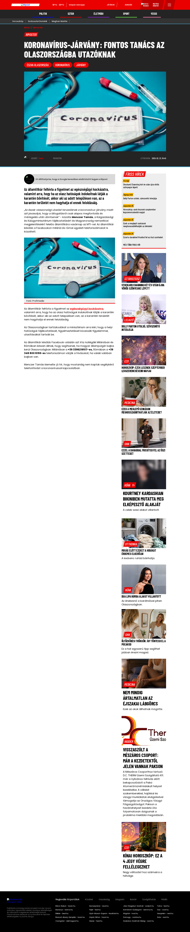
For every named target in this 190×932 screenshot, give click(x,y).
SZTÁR (71, 13)
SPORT (126, 13)
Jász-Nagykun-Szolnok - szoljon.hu (138, 906)
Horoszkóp (17, 21)
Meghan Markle (59, 21)
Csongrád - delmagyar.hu (67, 921)
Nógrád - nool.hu (130, 913)
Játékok (111, 5)
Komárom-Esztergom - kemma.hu (138, 910)
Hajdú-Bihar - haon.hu (99, 917)
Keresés (128, 5)
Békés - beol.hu (61, 913)
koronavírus (62, 65)
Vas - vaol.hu (163, 910)
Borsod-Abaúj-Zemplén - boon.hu (70, 917)
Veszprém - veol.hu (165, 913)
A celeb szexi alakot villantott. (141, 510)
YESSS (154, 13)
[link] (132, 278)
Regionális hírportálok (67, 899)
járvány (81, 65)
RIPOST (27, 27)
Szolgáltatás (149, 899)
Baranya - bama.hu (64, 910)
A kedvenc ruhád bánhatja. (138, 558)
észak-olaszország (38, 65)
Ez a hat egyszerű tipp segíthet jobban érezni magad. (141, 650)
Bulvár (133, 899)
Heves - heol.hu (95, 921)
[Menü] (169, 5)
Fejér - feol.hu (95, 910)
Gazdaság (104, 899)
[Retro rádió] (144, 5)
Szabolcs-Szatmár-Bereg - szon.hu (138, 921)
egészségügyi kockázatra (86, 308)
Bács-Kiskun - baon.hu (65, 906)
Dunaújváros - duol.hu (99, 906)
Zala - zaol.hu (163, 917)
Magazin (119, 899)
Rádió (164, 899)
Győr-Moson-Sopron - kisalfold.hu (104, 913)
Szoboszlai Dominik (37, 21)
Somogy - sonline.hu (132, 917)
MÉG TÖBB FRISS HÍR (131, 244)
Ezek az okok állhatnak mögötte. (143, 709)
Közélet (89, 899)
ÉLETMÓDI (98, 13)
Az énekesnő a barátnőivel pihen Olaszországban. (142, 602)
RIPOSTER (38, 27)
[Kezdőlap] (25, 5)
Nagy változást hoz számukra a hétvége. (142, 874)
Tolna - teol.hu (163, 906)
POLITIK (43, 13)
